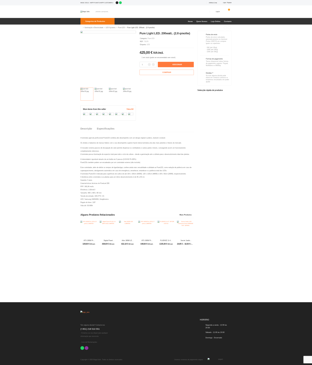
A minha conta (213, 2)
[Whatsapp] (120, 2)
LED (148, 44)
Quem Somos (201, 21)
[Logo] (85, 11)
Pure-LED (121, 27)
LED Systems (111, 27)
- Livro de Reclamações (88, 342)
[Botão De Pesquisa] (204, 11)
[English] (202, 3)
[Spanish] (200, 3)
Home (190, 21)
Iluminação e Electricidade (94, 27)
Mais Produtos (186, 215)
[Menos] (149, 64)
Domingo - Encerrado (213, 338)
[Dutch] (205, 3)
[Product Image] (108, 58)
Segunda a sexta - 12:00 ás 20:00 (216, 326)
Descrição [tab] (86, 128)
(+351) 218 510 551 (90, 329)
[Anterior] (225, 28)
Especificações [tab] (105, 128)
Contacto (228, 21)
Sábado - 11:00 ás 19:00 (214, 332)
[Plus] (153, 64)
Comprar (166, 72)
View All (130, 109)
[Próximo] (229, 28)
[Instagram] (117, 2)
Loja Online (215, 21)
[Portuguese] (197, 3)
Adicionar (177, 64)
